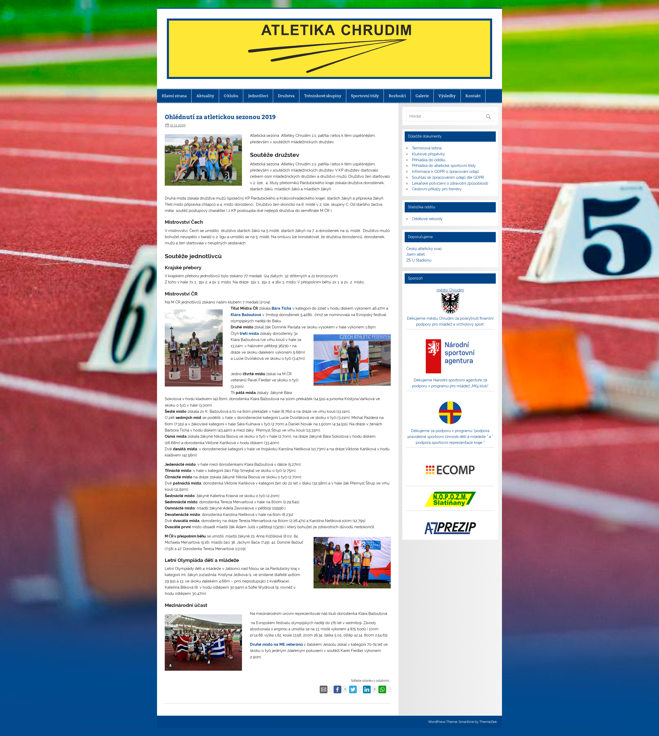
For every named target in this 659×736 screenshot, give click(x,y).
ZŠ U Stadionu (418, 260)
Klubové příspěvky (428, 154)
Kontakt (473, 95)
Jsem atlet (415, 254)
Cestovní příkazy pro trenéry (437, 189)
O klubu (231, 95)
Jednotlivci (258, 95)
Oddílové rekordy (427, 219)
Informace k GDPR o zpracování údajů (445, 171)
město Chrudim (450, 290)
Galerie (422, 95)
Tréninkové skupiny (322, 95)
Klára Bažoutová (246, 314)
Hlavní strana (174, 95)
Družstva (286, 95)
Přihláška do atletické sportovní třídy (444, 165)
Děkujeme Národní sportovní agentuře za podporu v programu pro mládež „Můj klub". (450, 383)
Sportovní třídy (365, 95)
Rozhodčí (397, 95)
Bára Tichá (281, 308)
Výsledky (447, 95)
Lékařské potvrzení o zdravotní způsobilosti (450, 183)
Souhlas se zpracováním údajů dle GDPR (448, 177)
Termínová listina (426, 148)
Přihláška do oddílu (428, 160)
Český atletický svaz (424, 248)
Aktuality (205, 95)
